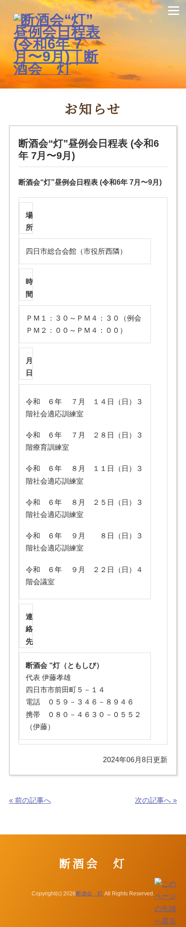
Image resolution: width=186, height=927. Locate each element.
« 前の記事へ (30, 800)
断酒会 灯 (89, 893)
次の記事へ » (156, 800)
